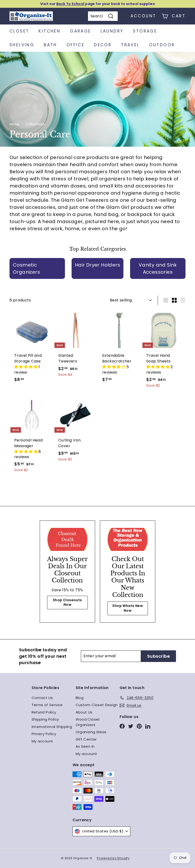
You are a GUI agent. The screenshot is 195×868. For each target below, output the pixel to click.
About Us (84, 712)
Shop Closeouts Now (67, 602)
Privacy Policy (44, 733)
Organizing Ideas (91, 731)
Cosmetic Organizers (26, 268)
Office (75, 45)
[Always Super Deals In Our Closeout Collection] (67, 539)
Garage (80, 31)
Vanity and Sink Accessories (158, 268)
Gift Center (86, 739)
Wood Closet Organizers (88, 722)
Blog (80, 697)
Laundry (112, 31)
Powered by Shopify (113, 858)
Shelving (22, 45)
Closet (19, 31)
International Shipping (52, 726)
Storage (145, 31)
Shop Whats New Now (127, 608)
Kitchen (49, 31)
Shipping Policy (45, 719)
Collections (34, 124)
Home (15, 124)
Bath (50, 45)
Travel (130, 45)
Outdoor (162, 45)
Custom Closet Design (97, 704)
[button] (26, 367)
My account (42, 741)
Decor (103, 45)
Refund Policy (44, 712)
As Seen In (85, 746)
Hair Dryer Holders (97, 265)
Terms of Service (47, 704)
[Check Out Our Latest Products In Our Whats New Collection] (127, 539)
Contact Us (42, 697)
